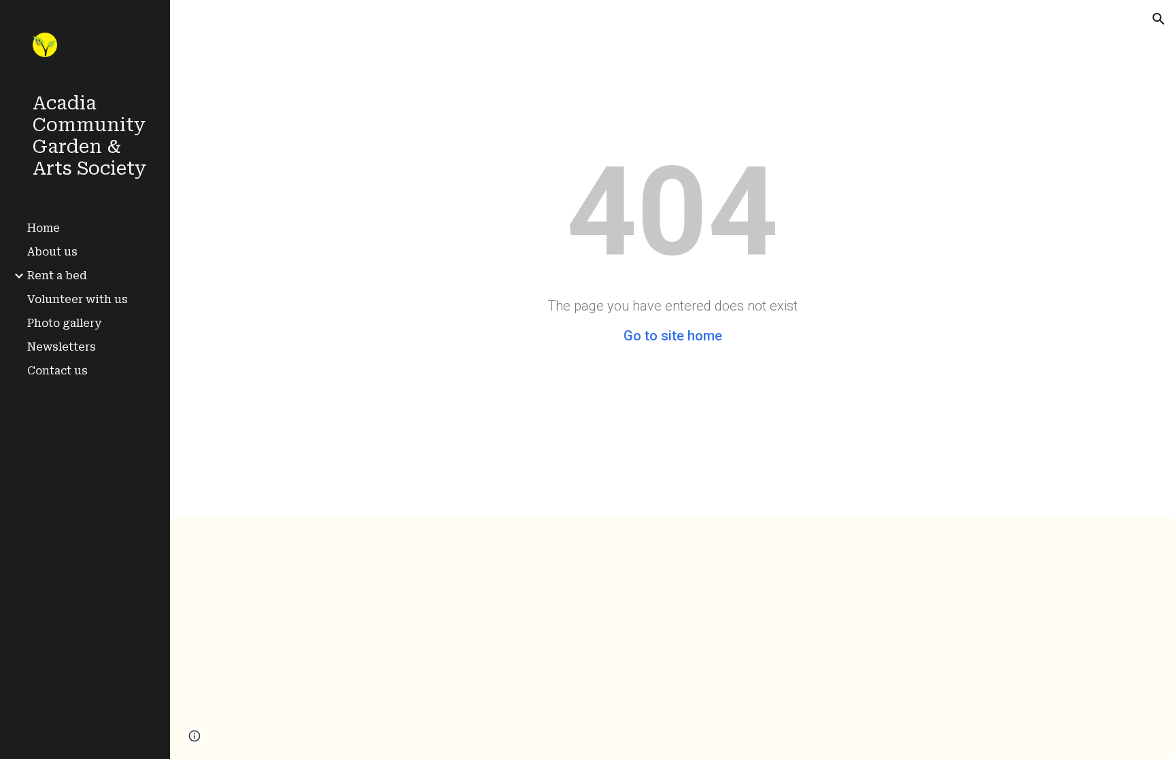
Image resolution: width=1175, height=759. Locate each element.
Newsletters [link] (61, 346)
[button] (1158, 19)
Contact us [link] (57, 370)
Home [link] (43, 228)
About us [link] (52, 251)
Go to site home (673, 336)
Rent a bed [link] (57, 275)
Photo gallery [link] (64, 323)
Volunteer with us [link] (77, 299)
